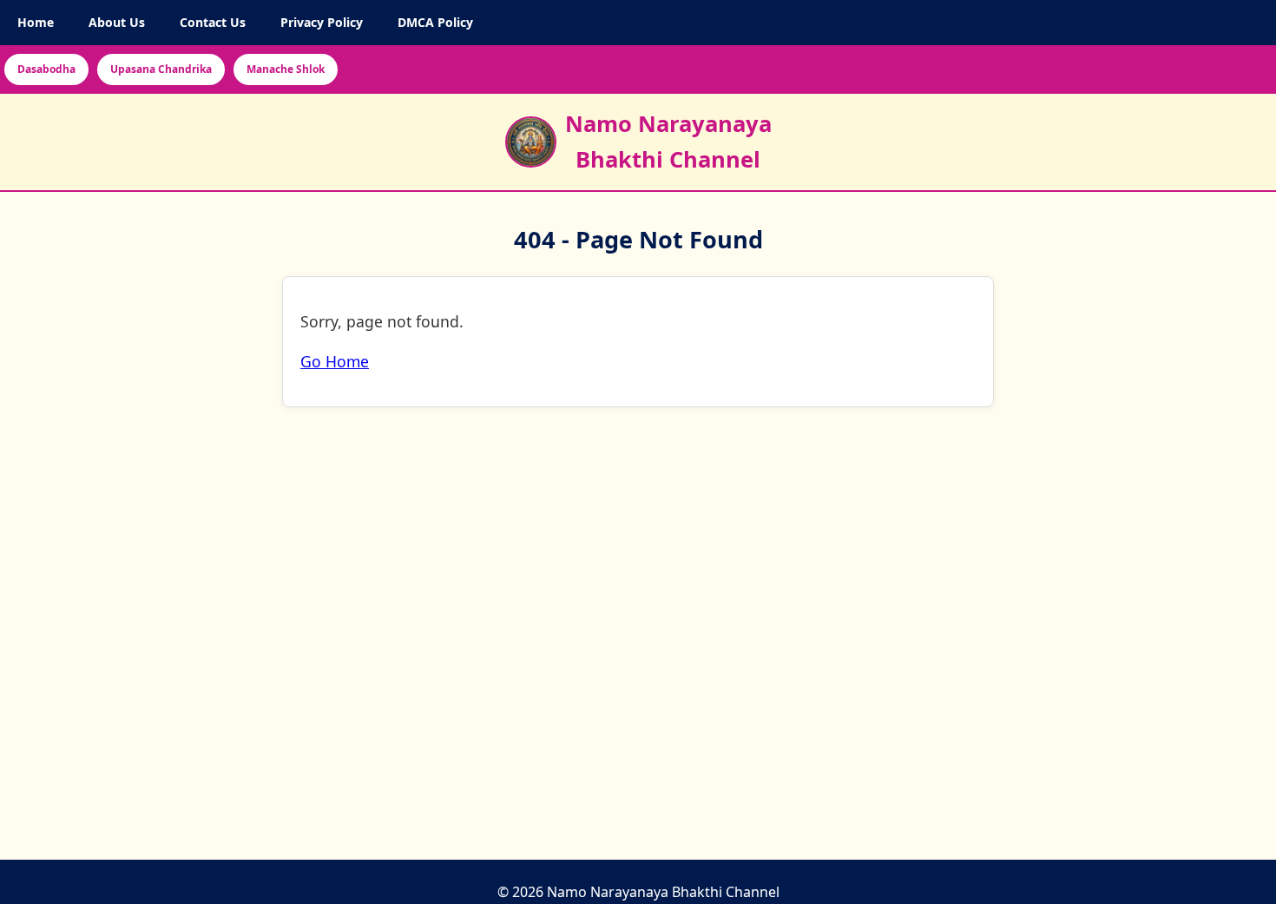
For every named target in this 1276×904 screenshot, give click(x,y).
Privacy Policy (321, 22)
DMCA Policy (435, 22)
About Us (117, 22)
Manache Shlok (286, 69)
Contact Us (213, 22)
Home (35, 22)
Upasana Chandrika (161, 69)
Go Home (334, 362)
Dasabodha (46, 69)
